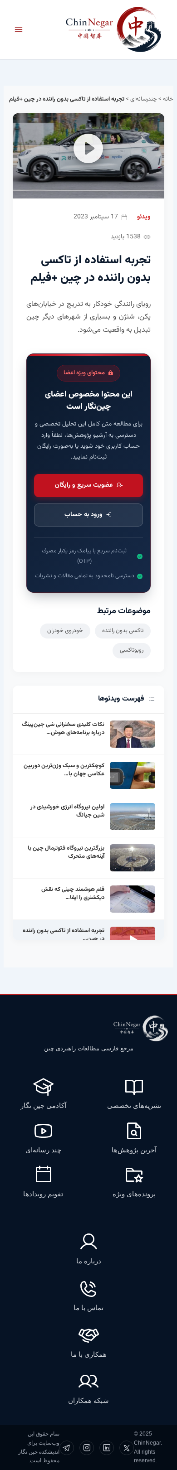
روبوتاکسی (131, 650)
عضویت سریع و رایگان (84, 485)
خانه (168, 99)
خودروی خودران (65, 630)
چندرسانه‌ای (143, 99)
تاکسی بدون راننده (122, 630)
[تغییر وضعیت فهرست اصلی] (18, 29)
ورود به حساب (83, 515)
